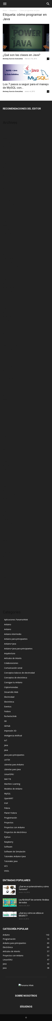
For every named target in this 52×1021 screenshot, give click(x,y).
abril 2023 (7, 188)
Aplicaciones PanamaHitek (16, 619)
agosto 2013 (8, 498)
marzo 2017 (8, 337)
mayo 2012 (8, 552)
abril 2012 (7, 556)
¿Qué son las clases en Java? (21, 55)
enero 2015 (8, 428)
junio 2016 (7, 366)
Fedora (7, 711)
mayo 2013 (8, 511)
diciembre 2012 (10, 531)
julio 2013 (7, 502)
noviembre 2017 (10, 308)
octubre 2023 (9, 167)
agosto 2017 (8, 316)
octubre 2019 (9, 262)
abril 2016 (7, 370)
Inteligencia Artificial (13, 735)
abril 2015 (7, 415)
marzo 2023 (8, 192)
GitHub (7, 726)
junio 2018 (7, 291)
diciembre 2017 (10, 304)
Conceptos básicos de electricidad (19, 672)
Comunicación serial (13, 668)
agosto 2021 (8, 225)
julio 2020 (7, 250)
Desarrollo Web (11, 692)
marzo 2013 (8, 519)
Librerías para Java (12, 769)
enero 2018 (8, 299)
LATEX (7, 759)
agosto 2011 (8, 589)
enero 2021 (8, 237)
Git (5, 721)
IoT (5, 740)
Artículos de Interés (12, 658)
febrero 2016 (8, 374)
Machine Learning (12, 784)
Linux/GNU (9, 774)
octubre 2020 (9, 246)
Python (7, 837)
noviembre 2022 (10, 208)
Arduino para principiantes (15, 639)
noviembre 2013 (10, 486)
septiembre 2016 (10, 353)
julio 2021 (7, 229)
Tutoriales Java (10, 861)
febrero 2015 (8, 424)
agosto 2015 (8, 399)
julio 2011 (7, 594)
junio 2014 (7, 457)
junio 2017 (7, 324)
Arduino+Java (10, 643)
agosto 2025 (8, 138)
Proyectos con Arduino (14, 827)
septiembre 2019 (10, 266)
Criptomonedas (11, 687)
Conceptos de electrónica (15, 677)
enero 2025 (8, 142)
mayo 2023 (8, 184)
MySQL (7, 793)
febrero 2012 (8, 565)
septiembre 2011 (10, 585)
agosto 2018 (8, 287)
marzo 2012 (8, 560)
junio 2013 (7, 507)
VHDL (6, 871)
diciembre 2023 (10, 159)
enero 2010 (8, 598)
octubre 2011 (9, 581)
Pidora (7, 808)
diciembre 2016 (10, 341)
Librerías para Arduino (14, 764)
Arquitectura (9, 653)
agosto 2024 (8, 146)
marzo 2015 (8, 420)
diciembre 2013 (10, 482)
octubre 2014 (9, 440)
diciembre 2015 (10, 382)
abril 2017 (7, 333)
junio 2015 (7, 407)
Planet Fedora (10, 813)
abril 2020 (7, 254)
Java (6, 745)
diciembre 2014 (10, 432)
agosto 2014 (8, 449)
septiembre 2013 (10, 494)
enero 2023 (8, 200)
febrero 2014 (8, 473)
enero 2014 (8, 478)
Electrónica (9, 701)
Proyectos (8, 822)
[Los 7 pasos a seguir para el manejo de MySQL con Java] (26, 72)
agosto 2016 (8, 357)
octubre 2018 (9, 283)
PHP (6, 803)
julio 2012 (7, 544)
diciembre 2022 (10, 204)
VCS (6, 866)
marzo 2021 (8, 233)
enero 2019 (8, 275)
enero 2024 (8, 155)
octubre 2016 (9, 349)
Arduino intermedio (12, 634)
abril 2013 (7, 515)
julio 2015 (7, 403)
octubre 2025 (9, 134)
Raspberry (8, 842)
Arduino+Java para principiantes (18, 648)
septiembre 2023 (10, 171)
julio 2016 (7, 362)
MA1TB (7, 779)
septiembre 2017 (10, 312)
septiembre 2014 (10, 444)
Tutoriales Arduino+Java (15, 856)
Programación (10, 817)
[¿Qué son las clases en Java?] (26, 37)
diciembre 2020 (10, 242)
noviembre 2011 (10, 577)
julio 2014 (7, 453)
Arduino (7, 624)
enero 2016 (8, 378)
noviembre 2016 (10, 345)
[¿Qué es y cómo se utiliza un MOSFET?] (10, 914)
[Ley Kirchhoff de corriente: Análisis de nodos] (10, 902)
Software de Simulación (14, 851)
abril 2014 (7, 465)
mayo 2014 (8, 461)
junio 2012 (7, 548)
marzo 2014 (8, 469)
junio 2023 (7, 179)
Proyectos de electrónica (15, 832)
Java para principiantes (14, 755)
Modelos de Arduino (13, 788)
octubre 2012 (9, 536)
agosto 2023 (8, 175)
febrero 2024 (8, 150)
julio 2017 (7, 320)
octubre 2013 (9, 490)
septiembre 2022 (10, 213)
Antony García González (13, 59)
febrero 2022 (8, 217)
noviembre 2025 (10, 130)
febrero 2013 (8, 523)
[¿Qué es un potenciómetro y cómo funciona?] (9, 890)
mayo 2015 (8, 411)
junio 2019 (7, 271)
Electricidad (9, 697)
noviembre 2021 (10, 221)
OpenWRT (8, 798)
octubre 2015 (9, 391)
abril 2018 (7, 295)
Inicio (5, 10)
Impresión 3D (10, 730)
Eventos (7, 706)
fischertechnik (10, 716)
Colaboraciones (11, 663)
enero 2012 (8, 569)
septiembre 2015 (10, 395)
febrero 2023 (8, 196)
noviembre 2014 (10, 436)
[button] (4, 4)
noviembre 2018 (10, 279)
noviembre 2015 (10, 386)
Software (8, 846)
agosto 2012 (8, 540)
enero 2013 (8, 527)
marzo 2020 (8, 258)
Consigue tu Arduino (13, 682)
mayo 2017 (8, 328)
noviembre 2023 (10, 163)
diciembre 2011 (10, 573)
